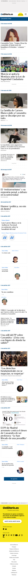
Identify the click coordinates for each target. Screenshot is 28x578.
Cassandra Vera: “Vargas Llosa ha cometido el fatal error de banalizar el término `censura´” (14, 45)
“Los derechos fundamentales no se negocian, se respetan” (12, 371)
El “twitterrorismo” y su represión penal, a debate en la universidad (14, 192)
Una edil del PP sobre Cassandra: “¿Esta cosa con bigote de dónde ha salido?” (13, 339)
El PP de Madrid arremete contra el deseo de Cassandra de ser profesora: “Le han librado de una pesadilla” (14, 433)
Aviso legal (14, 555)
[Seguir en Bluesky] (4, 535)
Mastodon (14, 574)
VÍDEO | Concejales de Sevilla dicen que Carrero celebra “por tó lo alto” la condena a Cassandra (14, 312)
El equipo (14, 546)
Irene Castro (3, 325)
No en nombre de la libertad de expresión (8, 464)
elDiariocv (3, 402)
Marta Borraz (3, 150)
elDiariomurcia (4, 160)
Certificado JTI (14, 572)
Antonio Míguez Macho (7, 233)
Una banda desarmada (5, 270)
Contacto (14, 566)
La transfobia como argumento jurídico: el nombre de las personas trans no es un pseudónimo (13, 146)
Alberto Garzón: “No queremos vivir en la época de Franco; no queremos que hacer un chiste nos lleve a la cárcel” (8, 321)
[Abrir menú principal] (26, 14)
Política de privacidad (14, 557)
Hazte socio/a (20, 14)
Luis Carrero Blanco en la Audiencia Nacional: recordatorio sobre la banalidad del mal (11, 226)
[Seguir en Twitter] (6, 535)
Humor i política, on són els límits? (13, 207)
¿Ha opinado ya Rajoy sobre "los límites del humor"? (8, 383)
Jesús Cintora (15, 250)
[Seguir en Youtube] (16, 535)
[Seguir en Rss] (3, 537)
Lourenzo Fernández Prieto (19, 233)
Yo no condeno (7, 292)
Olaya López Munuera (5, 81)
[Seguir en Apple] (6, 529)
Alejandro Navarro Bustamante (14, 375)
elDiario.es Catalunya (5, 211)
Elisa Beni (16, 267)
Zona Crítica (5, 250)
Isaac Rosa (19, 379)
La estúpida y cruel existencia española (7, 447)
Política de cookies (14, 564)
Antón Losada (20, 461)
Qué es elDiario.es (14, 544)
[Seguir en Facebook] (8, 535)
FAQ (14, 559)
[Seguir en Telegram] (11, 535)
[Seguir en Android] (3, 529)
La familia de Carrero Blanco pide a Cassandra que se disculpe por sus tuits (13, 114)
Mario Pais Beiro (4, 375)
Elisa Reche (3, 49)
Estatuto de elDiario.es (14, 551)
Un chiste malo (6, 253)
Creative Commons (14, 553)
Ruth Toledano (20, 444)
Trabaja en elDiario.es (14, 549)
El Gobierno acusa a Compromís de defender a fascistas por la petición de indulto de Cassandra (8, 399)
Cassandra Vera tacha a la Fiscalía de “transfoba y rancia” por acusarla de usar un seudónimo (7, 157)
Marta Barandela (4, 197)
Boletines (14, 570)
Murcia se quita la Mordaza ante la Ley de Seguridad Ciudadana (13, 76)
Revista (14, 568)
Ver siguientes (14, 478)
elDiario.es (3, 120)
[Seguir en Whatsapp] (22, 535)
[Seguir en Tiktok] (19, 535)
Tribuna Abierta (5, 220)
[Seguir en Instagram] (13, 535)
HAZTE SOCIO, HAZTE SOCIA (12, 521)
